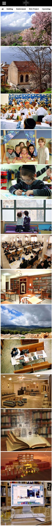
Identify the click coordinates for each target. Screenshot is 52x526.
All (2, 9)
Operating (46, 9)
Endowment (21, 9)
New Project (34, 9)
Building (10, 9)
